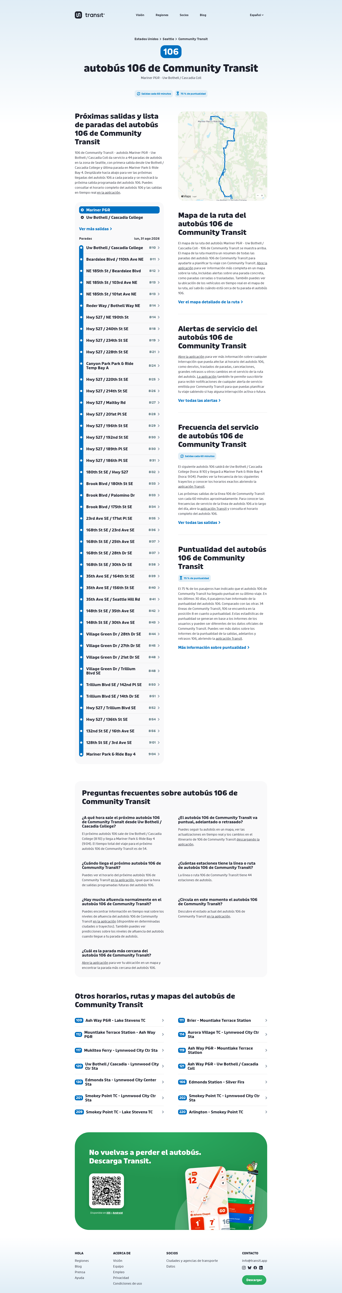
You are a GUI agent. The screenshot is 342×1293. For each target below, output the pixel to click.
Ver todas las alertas (197, 400)
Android (118, 1212)
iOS (108, 1212)
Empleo (119, 1272)
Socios (184, 15)
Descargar (254, 1280)
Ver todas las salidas (197, 522)
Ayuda (79, 1278)
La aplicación (207, 376)
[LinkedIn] (261, 1267)
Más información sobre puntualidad (212, 647)
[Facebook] (255, 1267)
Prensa (80, 1272)
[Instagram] (244, 1267)
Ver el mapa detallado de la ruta (209, 302)
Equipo (118, 1266)
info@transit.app (254, 1261)
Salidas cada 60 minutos (156, 93)
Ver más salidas (94, 229)
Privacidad (121, 1278)
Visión (140, 15)
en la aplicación (108, 192)
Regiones (162, 15)
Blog (203, 15)
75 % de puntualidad (193, 93)
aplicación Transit (191, 486)
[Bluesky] (249, 1267)
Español (255, 15)
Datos (170, 1266)
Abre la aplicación (191, 357)
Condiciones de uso (127, 1283)
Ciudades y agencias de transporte (192, 1261)
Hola (79, 1253)
